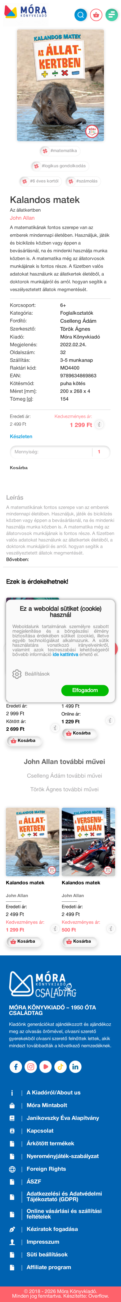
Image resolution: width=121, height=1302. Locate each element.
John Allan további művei (64, 762)
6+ (63, 305)
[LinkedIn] (75, 1067)
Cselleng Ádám (78, 321)
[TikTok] (60, 1067)
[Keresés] (80, 15)
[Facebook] (16, 1067)
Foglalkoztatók (76, 313)
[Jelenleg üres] (96, 15)
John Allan (22, 218)
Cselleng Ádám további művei (64, 776)
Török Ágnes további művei (64, 789)
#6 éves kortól (44, 181)
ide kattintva (65, 655)
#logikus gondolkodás (64, 166)
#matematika (64, 151)
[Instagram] (31, 1067)
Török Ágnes (75, 329)
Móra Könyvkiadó (80, 337)
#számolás (86, 181)
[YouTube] (45, 1067)
